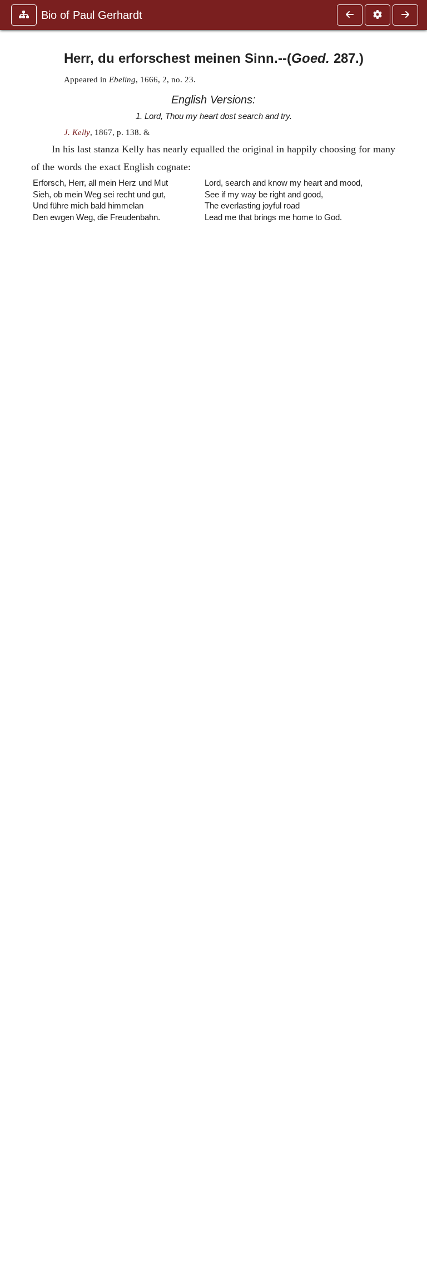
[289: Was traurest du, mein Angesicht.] (405, 15)
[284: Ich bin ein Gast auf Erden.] (350, 15)
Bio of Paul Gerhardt (91, 15)
